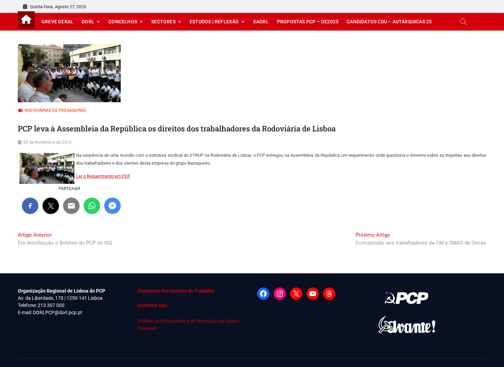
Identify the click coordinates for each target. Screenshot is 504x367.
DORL (88, 21)
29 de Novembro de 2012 (47, 142)
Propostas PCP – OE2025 (307, 21)
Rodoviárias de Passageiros (55, 110)
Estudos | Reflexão (214, 21)
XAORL (261, 21)
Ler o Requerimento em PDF (103, 176)
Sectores (163, 21)
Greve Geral (57, 21)
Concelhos (122, 21)
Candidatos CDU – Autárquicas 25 (389, 21)
